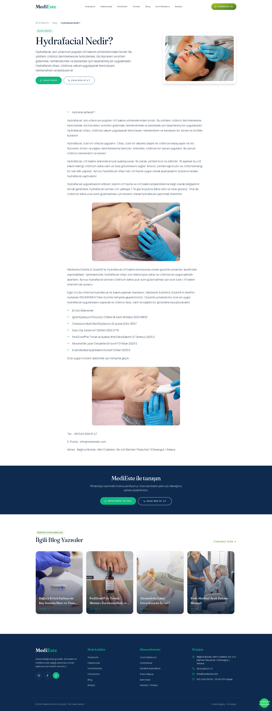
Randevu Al (225, 6)
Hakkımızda (106, 6)
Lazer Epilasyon (148, 657)
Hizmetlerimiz (95, 668)
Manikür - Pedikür (149, 685)
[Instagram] (39, 675)
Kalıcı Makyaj (146, 673)
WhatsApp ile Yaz (120, 501)
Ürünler (136, 6)
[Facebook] (47, 675)
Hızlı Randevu (163, 6)
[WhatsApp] (56, 675)
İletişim (178, 6)
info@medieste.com (207, 673)
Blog (148, 6)
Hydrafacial (146, 662)
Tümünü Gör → (224, 541)
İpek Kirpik (145, 679)
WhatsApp (50, 80)
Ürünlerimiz (94, 673)
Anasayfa (90, 6)
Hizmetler (122, 6)
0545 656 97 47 (80, 80)
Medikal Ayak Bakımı (150, 668)
